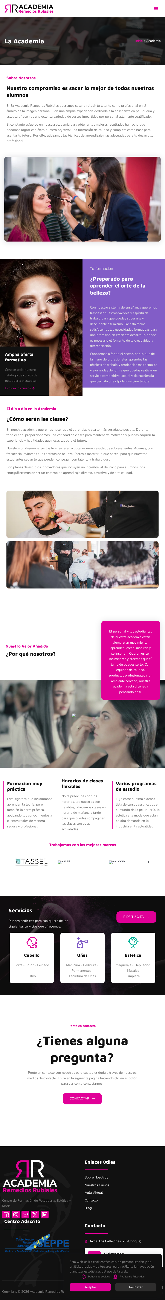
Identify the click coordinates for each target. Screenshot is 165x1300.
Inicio (139, 41)
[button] (20, 388)
